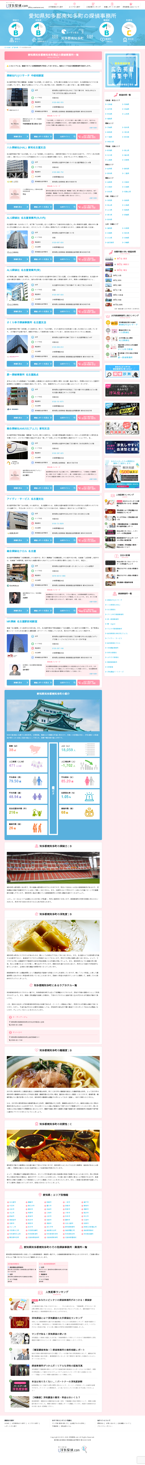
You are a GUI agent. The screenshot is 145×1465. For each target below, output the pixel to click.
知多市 (67, 1216)
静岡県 (126, 168)
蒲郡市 (86, 1209)
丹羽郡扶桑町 (33, 1230)
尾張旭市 (12, 1220)
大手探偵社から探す (18, 1423)
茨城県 (109, 127)
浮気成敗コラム (66, 1426)
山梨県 (109, 160)
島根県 (126, 200)
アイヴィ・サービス (25, 498)
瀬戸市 (86, 1202)
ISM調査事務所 (112, 648)
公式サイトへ (65, 136)
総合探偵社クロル (21, 551)
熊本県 (126, 233)
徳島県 (126, 210)
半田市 (11, 1205)
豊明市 (67, 1220)
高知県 (109, 219)
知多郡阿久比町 (15, 1234)
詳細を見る (18, 136)
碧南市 (86, 1205)
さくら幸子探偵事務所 (26, 322)
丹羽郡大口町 (14, 1230)
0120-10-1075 (57, 401)
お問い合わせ (110, 1423)
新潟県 (109, 150)
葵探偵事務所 (112, 662)
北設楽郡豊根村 (71, 1237)
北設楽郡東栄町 (52, 1237)
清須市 (49, 1223)
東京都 (126, 137)
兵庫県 (126, 187)
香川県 (109, 215)
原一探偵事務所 (23, 374)
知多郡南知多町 (52, 1234)
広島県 (126, 205)
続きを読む (93, 128)
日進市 (86, 1220)
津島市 (67, 1205)
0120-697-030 (57, 242)
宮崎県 (126, 238)
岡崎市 (49, 1202)
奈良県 (109, 191)
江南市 (49, 1212)
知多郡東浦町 (33, 1234)
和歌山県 (127, 191)
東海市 (30, 1216)
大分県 (109, 238)
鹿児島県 (110, 242)
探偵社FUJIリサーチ (25, 75)
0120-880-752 (57, 172)
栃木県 (126, 127)
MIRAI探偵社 (112, 652)
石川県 (109, 155)
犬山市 (11, 1212)
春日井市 (31, 1205)
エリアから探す (33, 1423)
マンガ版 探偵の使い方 (60, 1423)
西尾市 (67, 1209)
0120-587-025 (57, 453)
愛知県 (109, 173)
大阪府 (109, 187)
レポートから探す (11, 1426)
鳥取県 (109, 200)
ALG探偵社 (26, 217)
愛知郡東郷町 (70, 1227)
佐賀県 (126, 228)
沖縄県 (126, 242)
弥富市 (86, 1223)
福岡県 (109, 228)
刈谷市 (11, 1209)
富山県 (126, 150)
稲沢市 (86, 1212)
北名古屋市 (69, 1223)
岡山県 (109, 205)
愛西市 (30, 1223)
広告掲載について (124, 1423)
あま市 (30, 1227)
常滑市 (30, 1212)
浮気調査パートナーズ (115, 672)
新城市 (11, 1216)
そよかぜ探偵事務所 (114, 628)
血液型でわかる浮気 (77, 1423)
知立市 (86, 1216)
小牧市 (67, 1212)
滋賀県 (109, 182)
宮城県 (126, 109)
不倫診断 (55, 1426)
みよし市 (12, 1227)
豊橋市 (30, 1202)
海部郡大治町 (51, 1230)
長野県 (126, 160)
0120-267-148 (57, 648)
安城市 (49, 1209)
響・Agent (111, 624)
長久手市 (50, 1227)
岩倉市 (49, 1220)
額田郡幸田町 (14, 1237)
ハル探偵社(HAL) (26, 147)
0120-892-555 (57, 102)
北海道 (109, 104)
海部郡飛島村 (89, 1230)
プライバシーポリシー (105, 1426)
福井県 (126, 155)
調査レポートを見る (41, 136)
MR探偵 (22, 621)
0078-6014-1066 (58, 576)
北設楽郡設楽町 (33, 1237)
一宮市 (67, 1202)
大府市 (49, 1216)
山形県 (126, 114)
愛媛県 (126, 215)
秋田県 (109, 114)
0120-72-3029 (57, 523)
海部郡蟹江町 (70, 1230)
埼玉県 (126, 132)
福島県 (109, 118)
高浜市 (30, 1220)
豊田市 (30, 1209)
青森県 (126, 104)
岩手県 (109, 109)
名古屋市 (12, 1202)
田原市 (11, 1223)
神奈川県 (110, 141)
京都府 (126, 182)
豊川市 (49, 1205)
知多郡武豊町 (89, 1234)
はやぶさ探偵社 (113, 657)
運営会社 (100, 1423)
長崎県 (109, 233)
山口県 (109, 210)
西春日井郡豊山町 (90, 1227)
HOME (7, 1423)
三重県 (126, 173)
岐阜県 (109, 168)
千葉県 (109, 137)
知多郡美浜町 (70, 1234)
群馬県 (109, 132)
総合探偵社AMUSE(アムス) (28, 428)
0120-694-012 (57, 347)
